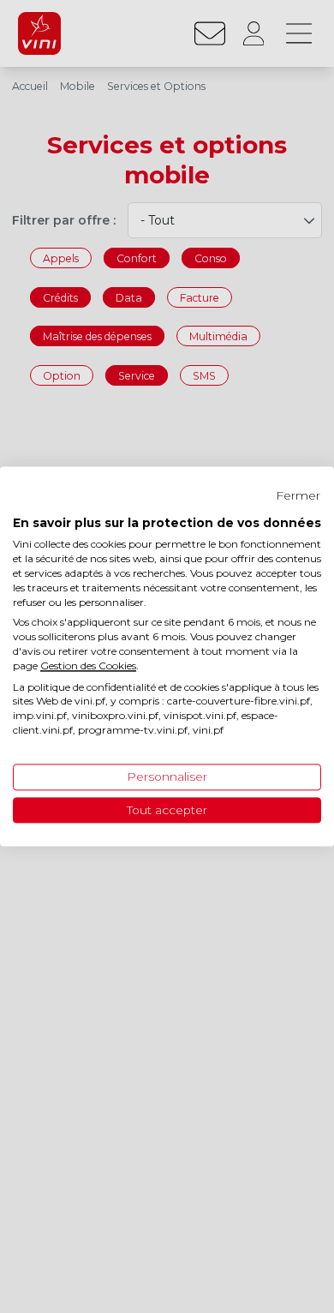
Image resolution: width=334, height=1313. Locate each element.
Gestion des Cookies (88, 665)
